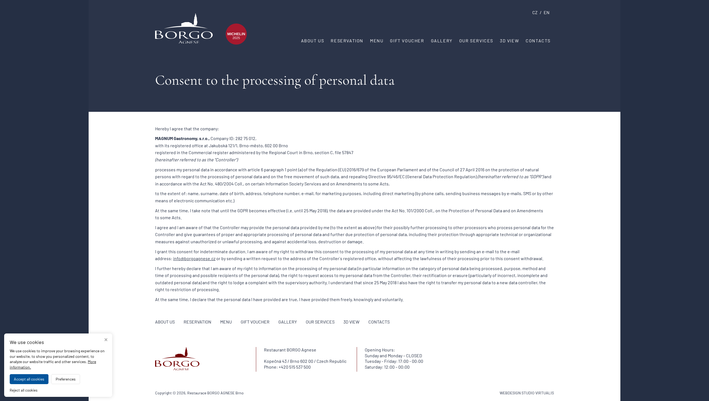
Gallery (442, 40)
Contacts (538, 40)
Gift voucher (407, 40)
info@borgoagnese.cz (194, 258)
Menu (376, 40)
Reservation (347, 40)
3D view (509, 40)
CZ (535, 12)
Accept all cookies (29, 379)
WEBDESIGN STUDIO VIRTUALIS (527, 392)
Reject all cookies (23, 390)
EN (546, 12)
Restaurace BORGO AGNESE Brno (215, 392)
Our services (476, 40)
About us (312, 40)
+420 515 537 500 (295, 366)
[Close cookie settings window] (105, 340)
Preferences (66, 379)
